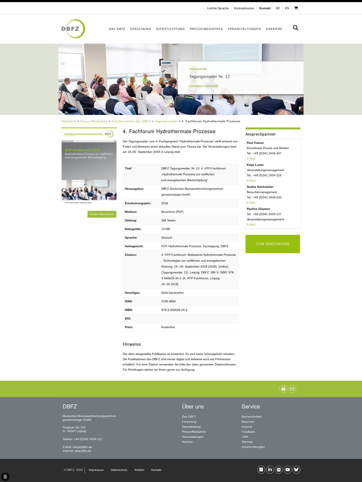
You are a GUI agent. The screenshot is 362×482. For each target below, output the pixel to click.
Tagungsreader (166, 121)
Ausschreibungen (253, 446)
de (278, 8)
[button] (244, 8)
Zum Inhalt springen (203, 86)
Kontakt (156, 470)
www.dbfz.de (83, 450)
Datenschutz (119, 470)
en (287, 8)
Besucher (248, 421)
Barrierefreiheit (251, 416)
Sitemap (247, 441)
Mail (252, 224)
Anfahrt (139, 470)
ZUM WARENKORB (272, 244)
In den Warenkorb (102, 214)
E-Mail (251, 158)
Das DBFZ (117, 29)
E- (248, 224)
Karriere (274, 29)
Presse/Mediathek (206, 29)
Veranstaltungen (244, 29)
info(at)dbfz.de (82, 447)
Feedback (248, 431)
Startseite (69, 121)
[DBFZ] (73, 28)
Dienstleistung (170, 29)
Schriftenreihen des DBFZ (131, 121)
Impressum (96, 470)
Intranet (247, 426)
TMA (245, 436)
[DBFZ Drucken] (283, 389)
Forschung (140, 29)
